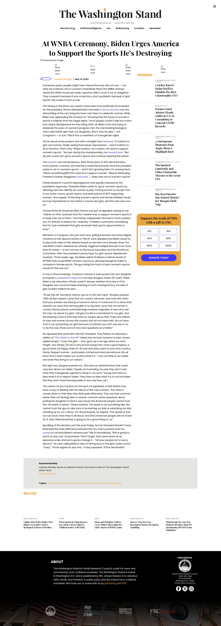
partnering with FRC (115, 583)
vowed (46, 432)
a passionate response (68, 277)
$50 (168, 231)
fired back (82, 176)
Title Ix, (64, 483)
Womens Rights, (76, 483)
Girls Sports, (54, 483)
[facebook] (57, 69)
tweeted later (115, 152)
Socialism (139, 28)
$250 (168, 238)
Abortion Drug (67, 28)
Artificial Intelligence (90, 28)
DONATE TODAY (159, 257)
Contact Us (190, 583)
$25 (149, 231)
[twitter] (92, 69)
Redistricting (122, 28)
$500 (149, 245)
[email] (128, 69)
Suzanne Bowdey (63, 79)
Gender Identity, (92, 483)
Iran (109, 28)
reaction (52, 162)
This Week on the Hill (66, 337)
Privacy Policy (180, 583)
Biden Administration (111, 483)
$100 (149, 238)
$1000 (168, 245)
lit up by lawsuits (109, 109)
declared (108, 141)
